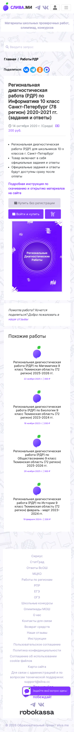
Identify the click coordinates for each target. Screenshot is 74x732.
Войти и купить (27, 214)
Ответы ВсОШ (37, 568)
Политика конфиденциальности (37, 650)
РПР (37, 585)
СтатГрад (37, 562)
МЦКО (37, 574)
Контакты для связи (37, 621)
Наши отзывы (37, 632)
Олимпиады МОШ (37, 609)
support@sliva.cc (37, 682)
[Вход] (55, 7)
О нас (37, 615)
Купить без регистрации (36, 203)
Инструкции (37, 638)
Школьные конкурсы (37, 603)
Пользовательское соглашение (37, 644)
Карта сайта (37, 667)
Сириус (37, 556)
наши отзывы (18, 319)
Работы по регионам (37, 579)
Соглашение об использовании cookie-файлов (33, 658)
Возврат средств (37, 627)
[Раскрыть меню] (66, 7)
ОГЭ (37, 597)
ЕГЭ (37, 591)
